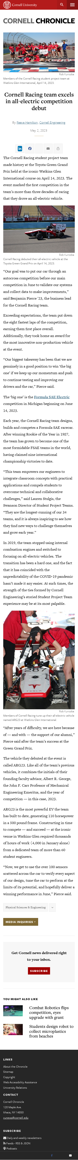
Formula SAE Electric (52, 396)
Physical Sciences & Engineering (26, 907)
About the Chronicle (15, 1066)
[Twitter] (61, 1155)
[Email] (70, 1155)
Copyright (9, 1077)
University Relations (15, 1087)
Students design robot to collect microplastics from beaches (51, 1031)
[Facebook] (51, 1155)
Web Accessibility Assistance (20, 1082)
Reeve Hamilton (27, 122)
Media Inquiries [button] (20, 922)
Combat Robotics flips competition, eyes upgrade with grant (49, 1012)
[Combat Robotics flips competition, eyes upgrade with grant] (13, 1010)
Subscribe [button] (39, 971)
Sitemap (8, 1072)
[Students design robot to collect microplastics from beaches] (13, 1029)
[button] (39, 229)
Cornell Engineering (52, 122)
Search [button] (62, 5)
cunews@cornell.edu (15, 1118)
